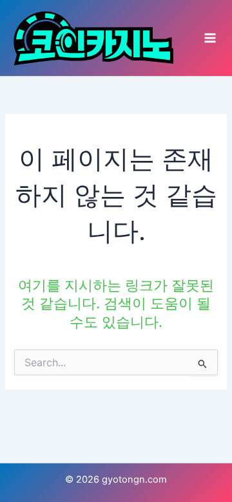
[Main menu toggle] (210, 37)
